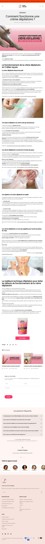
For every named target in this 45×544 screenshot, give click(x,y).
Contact (21, 505)
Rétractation (4, 528)
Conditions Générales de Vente (8, 519)
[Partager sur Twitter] (10, 345)
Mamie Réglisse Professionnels (8, 507)
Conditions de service (34, 378)
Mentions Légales (5, 517)
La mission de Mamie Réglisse (8, 499)
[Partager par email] (16, 345)
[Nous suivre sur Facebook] (2, 534)
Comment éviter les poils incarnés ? (11, 366)
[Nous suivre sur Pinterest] (8, 534)
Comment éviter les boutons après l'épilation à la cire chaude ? (19, 145)
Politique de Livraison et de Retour (24, 510)
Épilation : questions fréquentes (25, 499)
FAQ (20, 507)
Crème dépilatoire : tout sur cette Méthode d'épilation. (27, 167)
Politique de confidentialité (23, 378)
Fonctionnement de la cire (7, 503)
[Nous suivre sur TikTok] (11, 534)
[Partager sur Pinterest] (13, 345)
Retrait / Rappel (5, 521)
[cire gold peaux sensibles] (22, 328)
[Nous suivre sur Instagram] (5, 534)
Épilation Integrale (22, 12)
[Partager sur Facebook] (7, 345)
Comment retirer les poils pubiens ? (33, 366)
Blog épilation (4, 505)
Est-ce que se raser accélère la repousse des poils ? (25, 96)
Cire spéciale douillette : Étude (8, 501)
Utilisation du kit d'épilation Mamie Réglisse (26, 502)
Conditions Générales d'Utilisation (8, 523)
